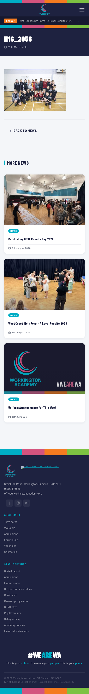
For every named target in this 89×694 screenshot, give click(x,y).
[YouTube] (26, 503)
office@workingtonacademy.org (23, 493)
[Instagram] (18, 503)
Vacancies (10, 545)
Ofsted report (12, 571)
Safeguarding (12, 619)
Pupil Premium (12, 613)
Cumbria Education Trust (24, 681)
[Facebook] (9, 503)
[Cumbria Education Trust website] (40, 471)
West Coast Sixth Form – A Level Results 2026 (43, 20)
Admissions (11, 534)
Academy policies (14, 625)
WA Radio (9, 528)
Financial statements (16, 631)
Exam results (12, 583)
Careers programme (16, 601)
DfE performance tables (18, 589)
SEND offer (10, 607)
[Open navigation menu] (82, 10)
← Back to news (23, 130)
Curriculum (10, 595)
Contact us (10, 551)
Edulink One (11, 540)
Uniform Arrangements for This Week (32, 407)
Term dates (10, 521)
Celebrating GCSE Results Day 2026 (31, 239)
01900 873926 (12, 488)
